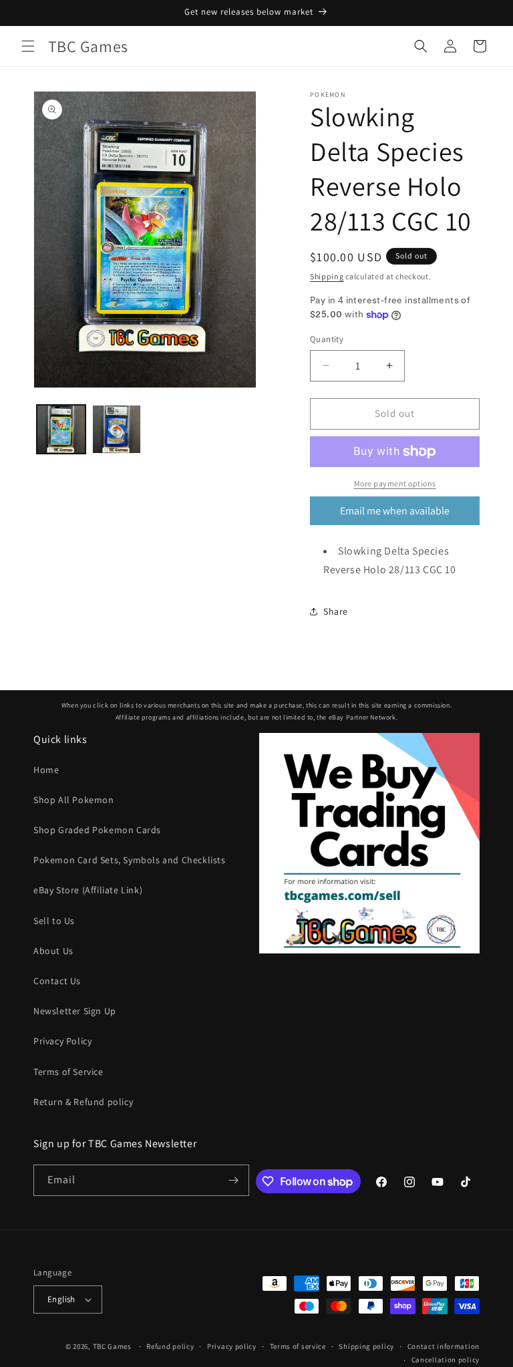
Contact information (443, 1346)
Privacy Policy (62, 1041)
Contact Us (57, 981)
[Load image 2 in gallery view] (116, 429)
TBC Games (112, 1346)
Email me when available (395, 511)
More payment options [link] (395, 483)
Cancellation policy (445, 1359)
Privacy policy (231, 1346)
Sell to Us (54, 921)
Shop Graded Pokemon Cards (97, 830)
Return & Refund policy (83, 1102)
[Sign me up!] (233, 1180)
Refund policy (170, 1346)
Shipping (327, 276)
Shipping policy (366, 1346)
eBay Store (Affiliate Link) (87, 890)
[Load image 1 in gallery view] (61, 429)
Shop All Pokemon (73, 800)
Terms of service (298, 1346)
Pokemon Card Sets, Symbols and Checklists (129, 860)
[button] (28, 46)
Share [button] (335, 611)
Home (46, 770)
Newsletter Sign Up (74, 1011)
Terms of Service (68, 1072)
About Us (53, 951)
